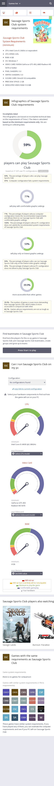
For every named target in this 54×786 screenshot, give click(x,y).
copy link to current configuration (28, 389)
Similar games (47, 12)
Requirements (7, 12)
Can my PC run (33, 12)
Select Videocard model (25, 515)
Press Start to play (27, 350)
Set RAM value (21, 573)
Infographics (20, 12)
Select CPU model (22, 453)
